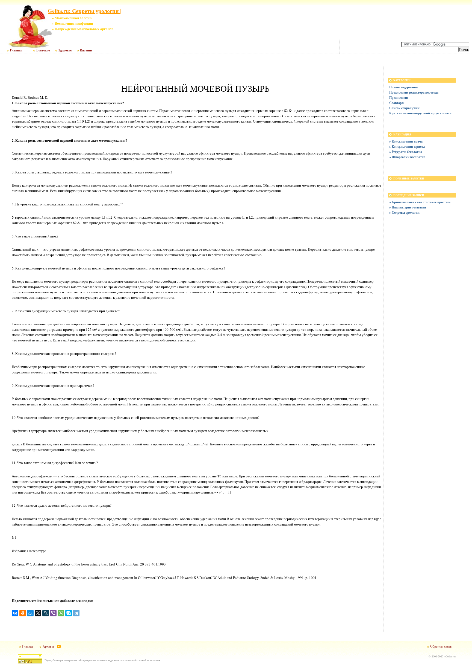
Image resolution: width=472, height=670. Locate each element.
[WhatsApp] (61, 613)
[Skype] (68, 613)
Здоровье (65, 50)
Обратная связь (441, 646)
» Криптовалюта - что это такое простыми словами (422, 202)
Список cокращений (404, 108)
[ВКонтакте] (15, 613)
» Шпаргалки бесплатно (407, 157)
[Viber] (53, 613)
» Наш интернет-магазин (407, 207)
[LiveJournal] (45, 613)
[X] (38, 613)
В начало (43, 50)
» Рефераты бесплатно (405, 151)
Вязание (86, 50)
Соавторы (396, 102)
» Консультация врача (406, 141)
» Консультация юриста (407, 146)
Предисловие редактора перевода (413, 92)
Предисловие (398, 97)
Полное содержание (403, 87)
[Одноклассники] (22, 613)
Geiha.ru (450, 656)
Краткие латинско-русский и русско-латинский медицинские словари (422, 113)
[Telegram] (76, 613)
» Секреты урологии (404, 212)
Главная (16, 50)
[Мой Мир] (30, 613)
